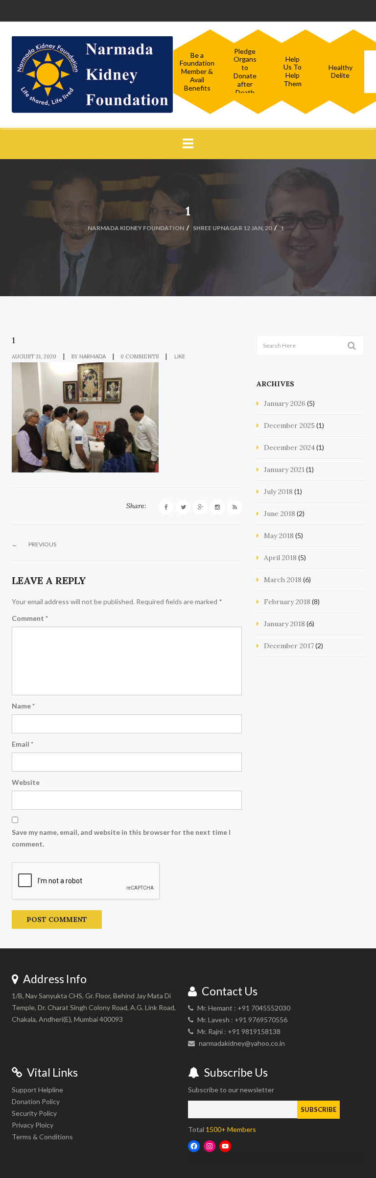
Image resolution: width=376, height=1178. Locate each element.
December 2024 (289, 447)
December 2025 (289, 425)
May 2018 (279, 535)
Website (26, 782)
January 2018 (284, 623)
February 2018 (287, 601)
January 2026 (285, 403)
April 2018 (280, 557)
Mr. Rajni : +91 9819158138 (239, 1031)
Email (22, 744)
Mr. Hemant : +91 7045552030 (243, 1008)
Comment (30, 618)
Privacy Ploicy (32, 1125)
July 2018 (278, 491)
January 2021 (284, 469)
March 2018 (283, 579)
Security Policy (34, 1113)
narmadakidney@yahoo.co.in (242, 1043)
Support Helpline (37, 1089)
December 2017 (289, 645)
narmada (92, 356)
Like (179, 356)
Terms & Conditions (42, 1136)
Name (23, 706)
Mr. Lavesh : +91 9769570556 (242, 1019)
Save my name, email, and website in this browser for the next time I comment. (121, 838)
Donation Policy (36, 1101)
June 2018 (279, 513)
